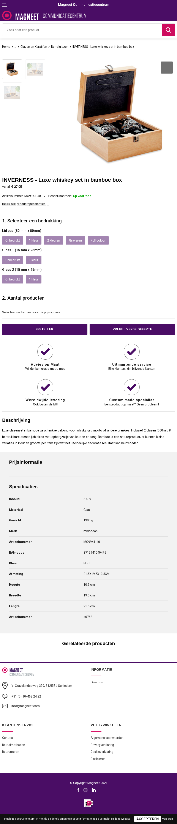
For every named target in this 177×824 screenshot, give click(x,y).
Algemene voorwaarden (107, 737)
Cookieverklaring (102, 751)
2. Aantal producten (23, 298)
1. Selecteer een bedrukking (32, 220)
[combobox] (82, 30)
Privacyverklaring (102, 745)
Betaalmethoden (13, 745)
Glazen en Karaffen (34, 46)
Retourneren (10, 751)
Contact (7, 737)
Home (6, 46)
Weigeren (167, 818)
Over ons (97, 682)
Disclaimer (98, 759)
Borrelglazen (59, 46)
